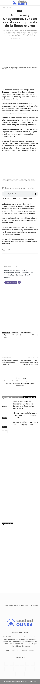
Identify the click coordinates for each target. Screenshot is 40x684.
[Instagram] (12, 664)
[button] (3, 2)
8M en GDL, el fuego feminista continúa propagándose (25, 423)
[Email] (19, 282)
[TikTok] (17, 669)
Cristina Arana (17, 38)
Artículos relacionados (12, 397)
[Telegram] (12, 669)
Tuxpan (5, 337)
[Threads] (23, 674)
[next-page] (6, 431)
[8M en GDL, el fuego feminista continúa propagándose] (7, 424)
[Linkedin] (22, 348)
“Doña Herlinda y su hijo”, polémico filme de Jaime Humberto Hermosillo (29, 362)
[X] (8, 348)
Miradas (9, 7)
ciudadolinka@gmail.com (25, 650)
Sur (26, 335)
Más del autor (29, 397)
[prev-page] (3, 431)
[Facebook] (4, 348)
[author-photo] (20, 374)
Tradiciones (33, 335)
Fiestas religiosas (26, 332)
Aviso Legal (8, 605)
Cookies (35, 605)
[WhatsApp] (17, 348)
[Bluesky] (17, 674)
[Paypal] (22, 664)
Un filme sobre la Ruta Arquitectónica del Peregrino (10, 362)
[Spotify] (6, 669)
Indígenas (6, 335)
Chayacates (15, 332)
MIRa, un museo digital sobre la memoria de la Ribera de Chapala (25, 415)
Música (13, 335)
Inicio (3, 7)
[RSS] (33, 664)
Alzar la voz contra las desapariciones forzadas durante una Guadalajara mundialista (23, 405)
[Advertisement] (20, 308)
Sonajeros (20, 335)
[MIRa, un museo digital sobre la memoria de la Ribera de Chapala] (7, 415)
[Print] (35, 348)
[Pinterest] (13, 348)
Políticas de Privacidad (22, 605)
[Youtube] (33, 669)
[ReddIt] (26, 348)
